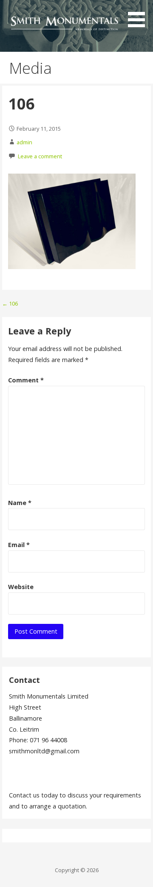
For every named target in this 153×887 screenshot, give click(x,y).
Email (19, 545)
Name (19, 503)
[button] (139, 15)
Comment (26, 380)
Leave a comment (40, 156)
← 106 (10, 303)
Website (21, 587)
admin (24, 142)
